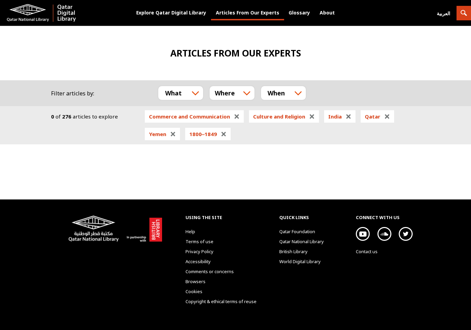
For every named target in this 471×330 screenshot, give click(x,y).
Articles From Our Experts (247, 12)
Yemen (162, 134)
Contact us (367, 251)
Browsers (196, 281)
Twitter (406, 234)
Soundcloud (384, 234)
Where (225, 93)
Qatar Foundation (297, 231)
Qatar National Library (95, 229)
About (327, 12)
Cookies (194, 291)
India (339, 116)
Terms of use (199, 241)
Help (190, 231)
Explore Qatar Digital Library (171, 12)
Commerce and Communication (194, 116)
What (173, 93)
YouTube (363, 234)
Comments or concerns (210, 271)
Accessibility (198, 261)
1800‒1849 (208, 134)
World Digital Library (300, 261)
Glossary (299, 12)
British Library (143, 228)
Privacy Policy (199, 251)
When (276, 93)
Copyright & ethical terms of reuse (221, 301)
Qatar (377, 116)
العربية (443, 13)
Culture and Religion (284, 116)
